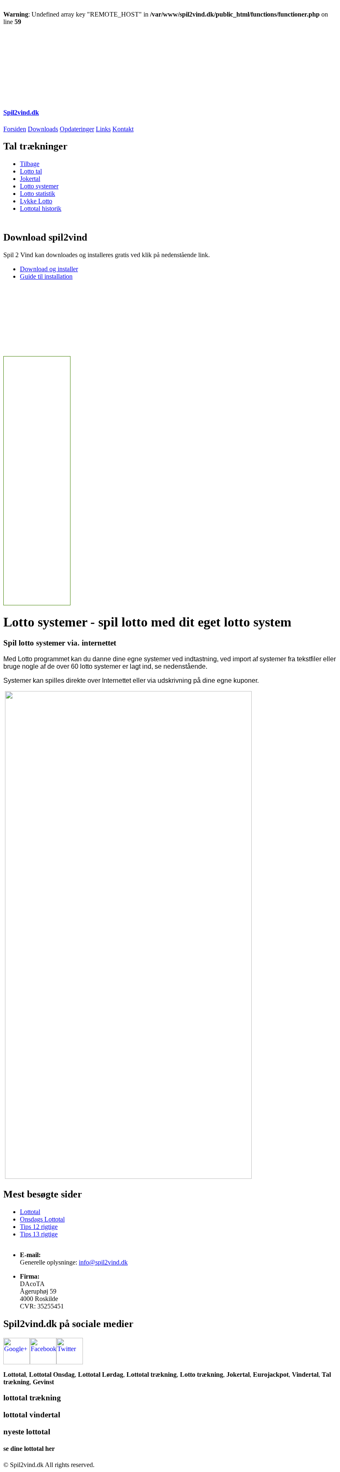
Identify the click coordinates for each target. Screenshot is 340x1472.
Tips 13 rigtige (39, 1234)
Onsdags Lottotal (42, 1219)
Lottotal (30, 1211)
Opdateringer (77, 129)
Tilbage (29, 163)
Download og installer (49, 268)
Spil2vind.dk (21, 112)
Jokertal (30, 178)
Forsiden (14, 129)
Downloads (43, 129)
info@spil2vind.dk (103, 1262)
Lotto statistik (37, 193)
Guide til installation (46, 276)
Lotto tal (31, 171)
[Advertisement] (154, 44)
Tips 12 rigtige (39, 1226)
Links (103, 129)
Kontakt (123, 129)
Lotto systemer (39, 186)
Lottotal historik (40, 208)
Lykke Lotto (36, 201)
